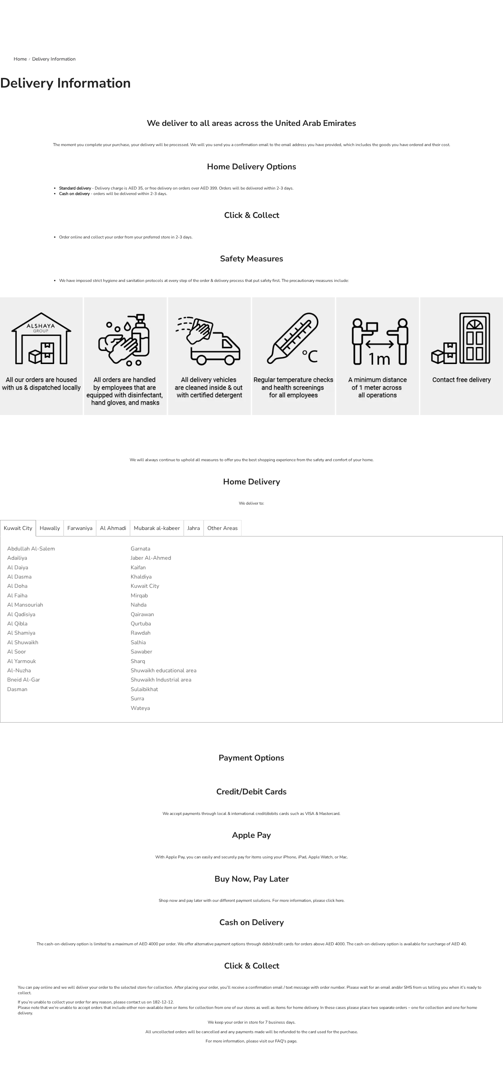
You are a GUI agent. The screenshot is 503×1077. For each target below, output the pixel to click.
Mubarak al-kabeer (157, 528)
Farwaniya (79, 528)
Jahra (194, 528)
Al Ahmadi (113, 528)
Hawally (50, 528)
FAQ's (280, 1041)
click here (335, 900)
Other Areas (222, 528)
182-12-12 (163, 1002)
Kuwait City (18, 528)
